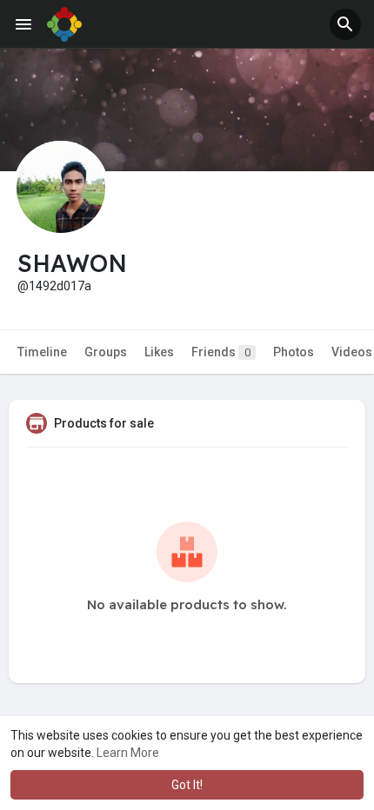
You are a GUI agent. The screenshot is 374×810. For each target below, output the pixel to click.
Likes (159, 352)
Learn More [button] (128, 753)
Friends (220, 352)
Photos (293, 352)
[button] (345, 24)
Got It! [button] (187, 785)
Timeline (42, 352)
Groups (105, 352)
